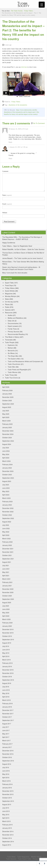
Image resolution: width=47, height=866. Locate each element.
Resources (8, 312)
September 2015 (8, 801)
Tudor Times (9, 375)
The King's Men (13, 356)
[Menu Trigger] (42, 5)
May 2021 (5, 572)
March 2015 (6, 821)
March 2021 (6, 579)
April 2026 (5, 387)
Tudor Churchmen (14, 364)
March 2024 (6, 461)
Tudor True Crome (11, 378)
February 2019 (7, 663)
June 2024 (6, 451)
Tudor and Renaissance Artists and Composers (24, 361)
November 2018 (7, 673)
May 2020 (5, 612)
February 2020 (7, 623)
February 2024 (7, 464)
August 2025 (6, 407)
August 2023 (6, 481)
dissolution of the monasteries (18, 105)
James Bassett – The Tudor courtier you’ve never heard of (22, 258)
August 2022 (6, 522)
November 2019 (7, 633)
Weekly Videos (36, 857)
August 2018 (6, 683)
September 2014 (8, 841)
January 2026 (7, 394)
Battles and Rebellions (15, 318)
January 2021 (7, 586)
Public (7, 307)
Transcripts (9, 340)
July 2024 (5, 448)
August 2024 (6, 444)
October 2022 (7, 515)
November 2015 (7, 794)
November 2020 (7, 592)
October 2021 (7, 555)
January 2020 (7, 626)
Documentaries (13, 323)
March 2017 (6, 740)
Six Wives (11, 353)
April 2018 (5, 697)
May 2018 (5, 693)
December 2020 (7, 589)
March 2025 (6, 421)
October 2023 (7, 474)
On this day (9, 302)
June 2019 (6, 649)
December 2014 (7, 831)
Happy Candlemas (8, 243)
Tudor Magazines (23, 857)
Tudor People (9, 342)
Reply (10, 142)
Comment (5, 171)
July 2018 (5, 687)
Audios (10, 315)
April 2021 (5, 575)
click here (24, 67)
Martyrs (10, 348)
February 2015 (7, 825)
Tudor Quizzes (11, 859)
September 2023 (8, 478)
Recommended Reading (16, 334)
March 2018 (6, 700)
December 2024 (7, 431)
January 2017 (7, 747)
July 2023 (5, 485)
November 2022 (7, 511)
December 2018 (7, 670)
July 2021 (5, 565)
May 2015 (5, 814)
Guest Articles (10, 291)
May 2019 (5, 653)
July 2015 (5, 808)
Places (7, 304)
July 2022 (5, 525)
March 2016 (6, 781)
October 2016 (7, 757)
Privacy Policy (37, 859)
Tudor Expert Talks (24, 859)
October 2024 (7, 437)
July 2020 (5, 606)
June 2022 (6, 528)
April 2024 (5, 458)
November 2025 (7, 397)
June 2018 (6, 690)
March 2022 (6, 538)
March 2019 (6, 660)
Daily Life (11, 321)
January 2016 (7, 788)
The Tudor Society (17, 11)
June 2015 (6, 811)
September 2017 (8, 720)
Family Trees (12, 329)
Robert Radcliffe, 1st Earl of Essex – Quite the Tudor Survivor (23, 249)
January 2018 (7, 707)
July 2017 (5, 727)
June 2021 (6, 569)
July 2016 (5, 767)
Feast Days (9, 285)
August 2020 (6, 602)
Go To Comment (39, 123)
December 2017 (7, 710)
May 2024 (5, 454)
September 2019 (8, 639)
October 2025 (7, 400)
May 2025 (5, 414)
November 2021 (7, 552)
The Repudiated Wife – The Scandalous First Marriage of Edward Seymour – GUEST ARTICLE (22, 238)
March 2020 (6, 619)
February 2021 (7, 582)
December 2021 (7, 549)
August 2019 (6, 643)
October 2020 (7, 596)
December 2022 (7, 508)
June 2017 (6, 730)
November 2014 (7, 835)
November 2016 (7, 754)
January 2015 (7, 828)
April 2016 (5, 777)
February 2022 (7, 542)
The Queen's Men (14, 359)
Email (7, 204)
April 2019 (5, 656)
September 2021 (8, 559)
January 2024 (7, 468)
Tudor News (11, 857)
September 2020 (8, 599)
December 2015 (7, 791)
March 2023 (6, 498)
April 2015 (5, 818)
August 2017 (6, 724)
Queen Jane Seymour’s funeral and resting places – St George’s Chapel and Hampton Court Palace (21, 268)
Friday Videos (28, 11)
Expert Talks (9, 283)
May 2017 (5, 734)
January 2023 (7, 505)
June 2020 (6, 609)
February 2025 (7, 424)
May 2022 (5, 532)
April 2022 (5, 535)
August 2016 (6, 764)
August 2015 (6, 804)
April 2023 (5, 495)
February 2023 (7, 501)
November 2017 (7, 713)
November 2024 (7, 434)
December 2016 (7, 750)
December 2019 (7, 629)
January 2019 (7, 666)
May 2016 (5, 774)
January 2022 (7, 545)
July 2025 (5, 410)
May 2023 (5, 491)
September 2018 (8, 680)
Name (7, 195)
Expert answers (13, 326)
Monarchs (11, 350)
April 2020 (5, 616)
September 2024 (8, 441)
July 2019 (5, 646)
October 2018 (7, 676)
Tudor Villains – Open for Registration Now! (17, 246)
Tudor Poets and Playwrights (18, 369)
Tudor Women (13, 372)
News (7, 299)
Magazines (9, 293)
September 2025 (8, 404)
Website (4, 212)
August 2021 (6, 562)
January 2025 (7, 427)
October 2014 (7, 838)
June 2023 (6, 488)
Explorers (11, 345)
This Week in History (12, 337)
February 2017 (7, 744)
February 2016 (7, 784)
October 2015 (7, 798)
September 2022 (8, 518)
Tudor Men (11, 367)
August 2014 (6, 845)
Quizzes (8, 310)
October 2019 (7, 636)
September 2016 (8, 761)
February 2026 (7, 390)
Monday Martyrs (10, 296)
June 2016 (6, 771)
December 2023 (7, 471)
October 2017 (7, 717)
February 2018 (7, 703)
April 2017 (5, 737)
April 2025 (5, 417)
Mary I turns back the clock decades (14, 273)
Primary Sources (13, 331)
